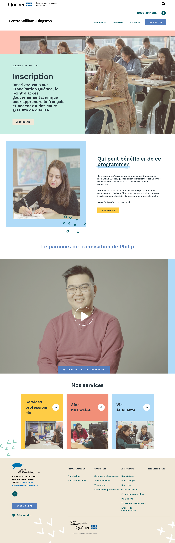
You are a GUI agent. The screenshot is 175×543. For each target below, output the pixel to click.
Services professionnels (106, 476)
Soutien (118, 22)
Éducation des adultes (132, 494)
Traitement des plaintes (133, 503)
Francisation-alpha (77, 480)
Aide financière (102, 480)
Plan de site (127, 498)
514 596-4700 (27, 482)
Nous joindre (127, 476)
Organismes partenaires (106, 489)
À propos (135, 22)
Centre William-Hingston (30, 21)
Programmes (99, 22)
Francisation (74, 476)
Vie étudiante (101, 485)
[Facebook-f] (163, 13)
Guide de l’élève (129, 489)
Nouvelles (126, 485)
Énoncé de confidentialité (128, 509)
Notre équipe (128, 480)
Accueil (16, 65)
